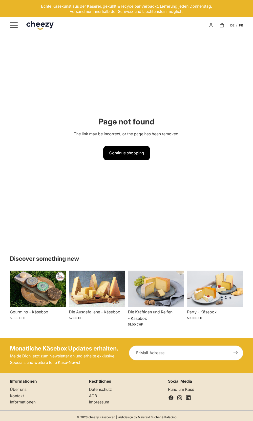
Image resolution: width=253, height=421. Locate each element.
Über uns (18, 389)
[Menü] (14, 25)
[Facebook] (171, 398)
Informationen (23, 401)
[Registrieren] (236, 353)
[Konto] (211, 25)
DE (232, 25)
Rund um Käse (181, 389)
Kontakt (17, 395)
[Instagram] (180, 398)
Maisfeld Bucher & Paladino (157, 417)
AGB (93, 395)
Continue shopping (126, 152)
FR (241, 25)
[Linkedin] (188, 398)
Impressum (99, 401)
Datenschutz (100, 389)
